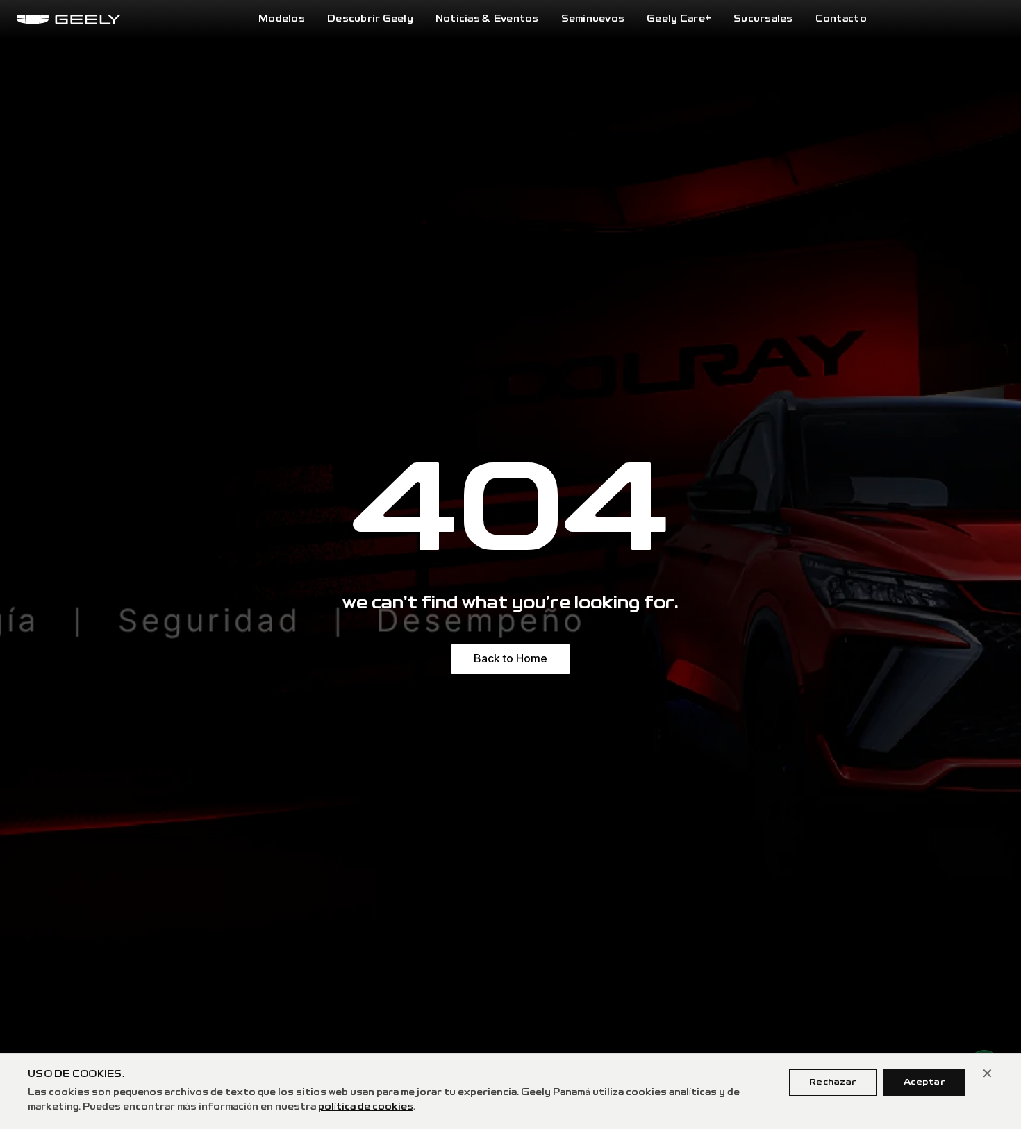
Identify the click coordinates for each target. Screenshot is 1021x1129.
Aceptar (924, 1082)
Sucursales (763, 19)
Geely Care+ (679, 19)
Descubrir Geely (370, 19)
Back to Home (510, 658)
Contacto (841, 19)
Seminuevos (593, 19)
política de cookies (365, 1107)
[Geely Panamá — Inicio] (69, 19)
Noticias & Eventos (487, 19)
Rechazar (832, 1082)
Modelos (281, 19)
